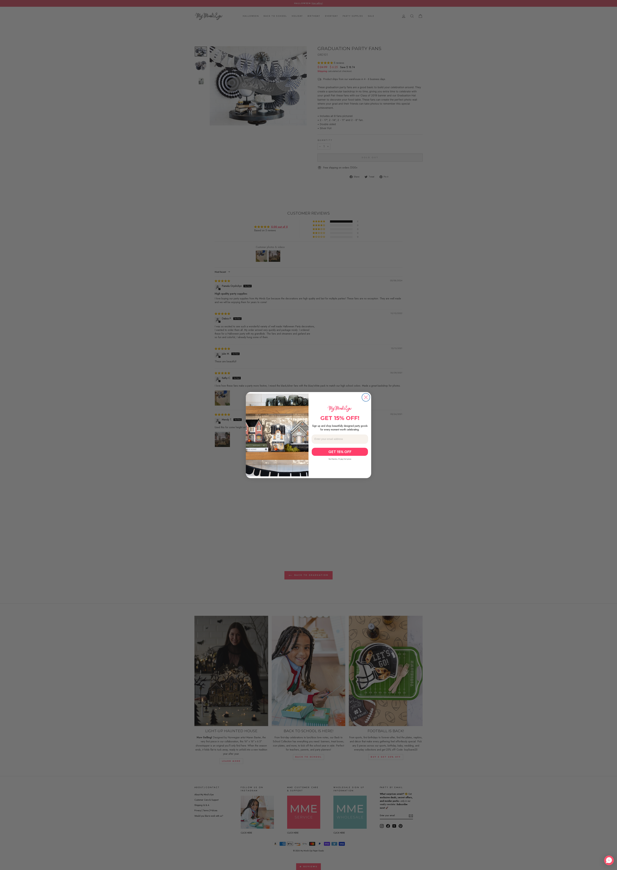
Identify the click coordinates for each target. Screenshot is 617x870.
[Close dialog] (366, 397)
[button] (609, 860)
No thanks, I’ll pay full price (340, 459)
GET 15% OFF (339, 452)
